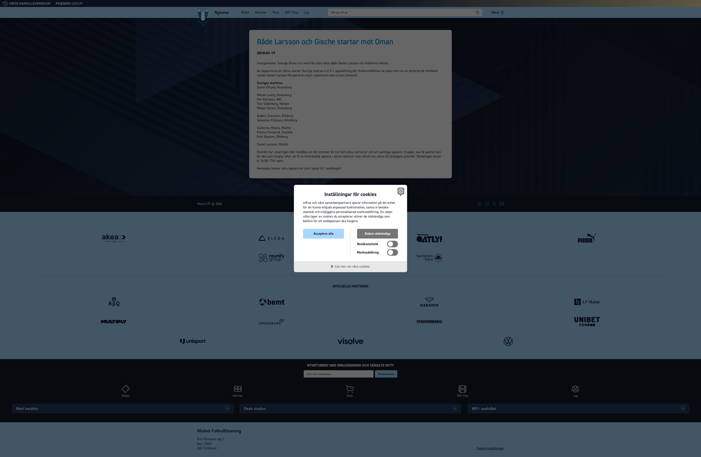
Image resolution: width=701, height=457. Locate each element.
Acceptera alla (324, 233)
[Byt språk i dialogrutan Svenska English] (400, 192)
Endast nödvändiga (377, 233)
